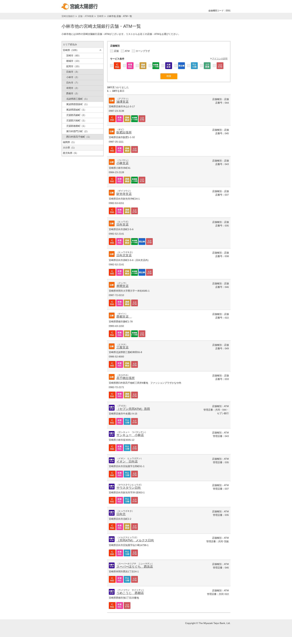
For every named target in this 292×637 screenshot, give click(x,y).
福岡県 (69, 142)
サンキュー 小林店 (130, 435)
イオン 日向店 (127, 461)
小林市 (72, 77)
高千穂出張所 (125, 378)
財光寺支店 (124, 194)
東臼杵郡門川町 (77, 131)
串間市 (72, 88)
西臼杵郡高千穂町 (78, 136)
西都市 (72, 93)
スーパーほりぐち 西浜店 (134, 566)
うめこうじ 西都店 (130, 593)
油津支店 (122, 101)
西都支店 (124, 316)
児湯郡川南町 (76, 120)
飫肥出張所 (124, 132)
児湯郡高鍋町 (76, 115)
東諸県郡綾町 (76, 109)
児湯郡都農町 (76, 126)
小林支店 (122, 163)
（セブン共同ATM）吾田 (133, 409)
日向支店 (122, 224)
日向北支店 (124, 255)
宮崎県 (100, 16)
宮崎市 (73, 55)
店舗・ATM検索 (86, 16)
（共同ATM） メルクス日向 (135, 540)
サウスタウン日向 (128, 487)
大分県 (69, 147)
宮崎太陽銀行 (68, 16)
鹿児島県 (70, 153)
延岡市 (73, 66)
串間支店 (122, 286)
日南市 (72, 71)
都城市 (73, 61)
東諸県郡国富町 (77, 104)
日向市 (72, 82)
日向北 (121, 514)
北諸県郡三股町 (77, 98)
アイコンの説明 (219, 58)
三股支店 (122, 347)
